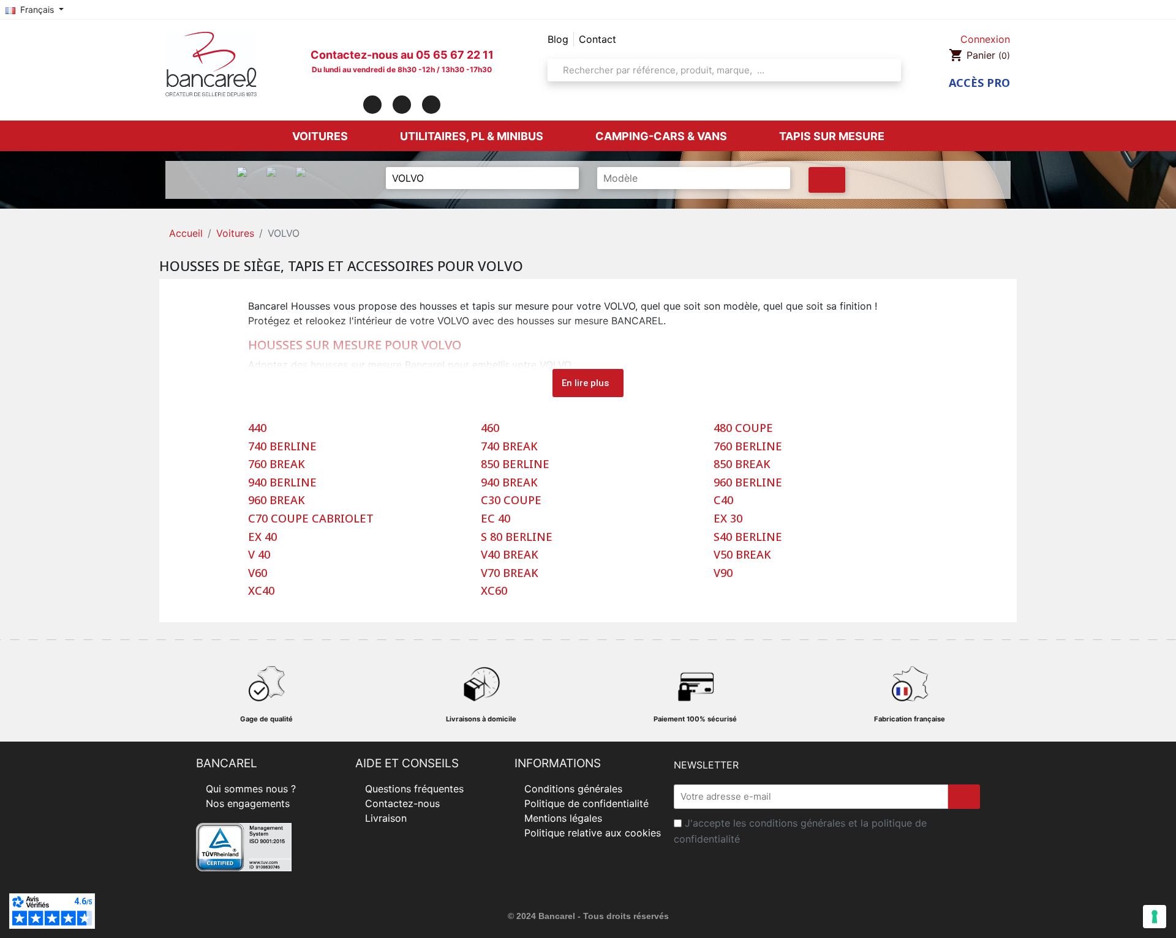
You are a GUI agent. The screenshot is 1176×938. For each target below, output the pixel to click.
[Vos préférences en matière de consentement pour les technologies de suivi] (1154, 916)
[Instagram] (402, 104)
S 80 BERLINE (516, 537)
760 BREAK (276, 464)
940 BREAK (509, 482)
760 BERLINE (748, 446)
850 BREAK (742, 464)
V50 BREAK (742, 555)
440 (257, 428)
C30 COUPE (511, 500)
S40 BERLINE (748, 537)
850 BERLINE (515, 464)
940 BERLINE (282, 482)
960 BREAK (276, 500)
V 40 (259, 555)
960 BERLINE (748, 482)
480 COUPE (743, 428)
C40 (723, 500)
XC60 (494, 591)
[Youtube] (431, 104)
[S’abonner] (964, 796)
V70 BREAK (509, 573)
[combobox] (720, 70)
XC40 (261, 591)
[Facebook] (372, 104)
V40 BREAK (509, 555)
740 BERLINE (282, 446)
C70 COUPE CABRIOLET (311, 519)
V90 (723, 573)
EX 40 (262, 537)
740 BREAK (509, 446)
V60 (257, 573)
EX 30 (728, 519)
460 (490, 428)
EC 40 (495, 519)
